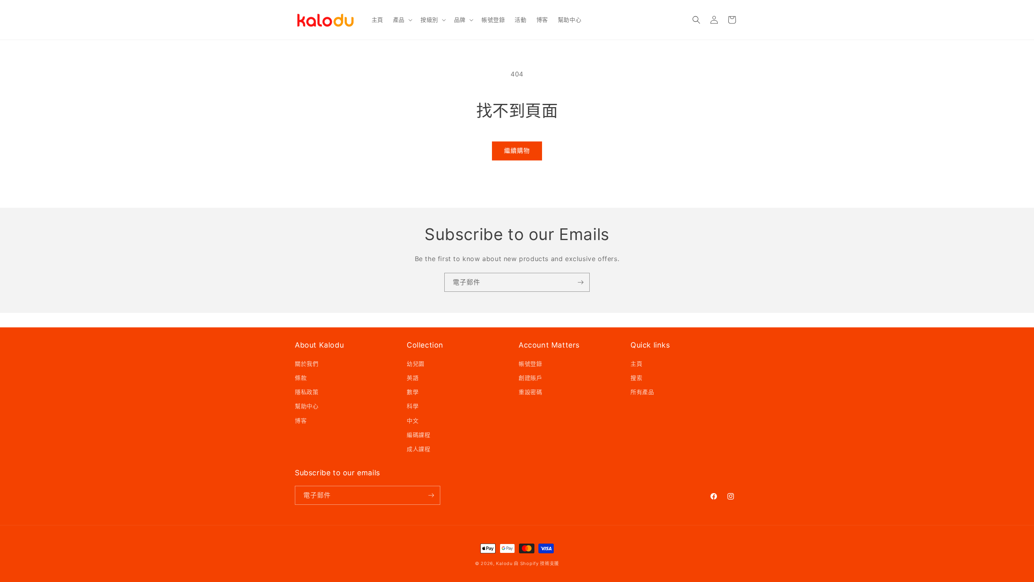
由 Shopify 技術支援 (536, 563)
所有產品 (642, 391)
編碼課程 (418, 434)
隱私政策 (306, 391)
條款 (301, 377)
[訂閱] (580, 282)
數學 (412, 391)
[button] (402, 19)
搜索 (636, 377)
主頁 (636, 363)
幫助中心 (306, 406)
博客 (301, 420)
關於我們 (306, 363)
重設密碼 (530, 391)
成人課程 (418, 448)
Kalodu (504, 563)
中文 (412, 420)
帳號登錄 (530, 363)
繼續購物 (517, 150)
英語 (412, 377)
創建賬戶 (530, 377)
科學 (412, 406)
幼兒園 (416, 363)
